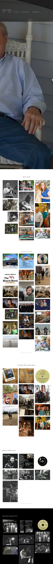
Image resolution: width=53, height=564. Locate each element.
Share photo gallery (27, 241)
